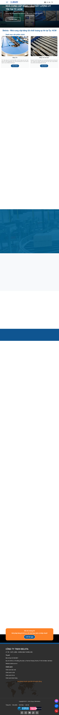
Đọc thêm (12, 281)
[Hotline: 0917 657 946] (56, 711)
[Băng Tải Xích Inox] (41, 110)
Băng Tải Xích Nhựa (17, 120)
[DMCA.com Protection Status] (35, 708)
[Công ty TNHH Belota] (14, 2)
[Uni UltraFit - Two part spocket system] (46, 456)
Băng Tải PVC (41, 92)
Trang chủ (8, 705)
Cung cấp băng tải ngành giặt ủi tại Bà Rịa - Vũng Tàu (44, 493)
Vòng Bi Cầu (41, 174)
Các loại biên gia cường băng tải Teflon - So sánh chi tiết (13, 310)
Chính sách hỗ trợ (10, 675)
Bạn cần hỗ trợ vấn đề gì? (12, 596)
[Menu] (7, 2)
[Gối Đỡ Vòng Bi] (17, 165)
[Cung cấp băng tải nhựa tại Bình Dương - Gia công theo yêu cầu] (29, 485)
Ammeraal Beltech (29, 462)
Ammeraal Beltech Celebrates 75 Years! (13, 463)
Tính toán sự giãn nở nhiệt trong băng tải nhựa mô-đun (28, 310)
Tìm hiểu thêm (13, 19)
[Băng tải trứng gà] (46, 265)
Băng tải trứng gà (44, 272)
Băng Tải (15, 57)
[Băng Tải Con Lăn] (44, 46)
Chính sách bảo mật (11, 669)
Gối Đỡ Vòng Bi (17, 174)
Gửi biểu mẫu (29, 616)
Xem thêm (28, 380)
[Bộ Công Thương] (24, 708)
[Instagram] (25, 712)
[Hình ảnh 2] (44, 520)
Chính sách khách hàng (11, 678)
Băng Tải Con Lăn (44, 57)
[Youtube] (29, 712)
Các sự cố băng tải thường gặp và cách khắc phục (44, 310)
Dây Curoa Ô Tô (41, 202)
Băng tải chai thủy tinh (13, 272)
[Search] (52, 2)
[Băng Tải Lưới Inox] (17, 138)
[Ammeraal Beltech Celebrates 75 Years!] (13, 456)
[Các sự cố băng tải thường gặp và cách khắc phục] (46, 303)
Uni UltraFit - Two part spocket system (45, 463)
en (49, 2)
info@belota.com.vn (14, 562)
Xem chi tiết (15, 65)
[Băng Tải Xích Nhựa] (17, 110)
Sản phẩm (14, 705)
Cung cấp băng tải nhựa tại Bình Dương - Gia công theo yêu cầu (29, 493)
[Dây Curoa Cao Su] (17, 192)
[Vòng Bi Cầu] (41, 165)
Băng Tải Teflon (41, 147)
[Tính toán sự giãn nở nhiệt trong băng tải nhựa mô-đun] (29, 303)
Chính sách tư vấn (10, 672)
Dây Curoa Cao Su (17, 202)
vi (47, 2)
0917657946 (12, 559)
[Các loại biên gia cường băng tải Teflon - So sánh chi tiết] (13, 303)
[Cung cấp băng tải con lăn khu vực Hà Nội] (13, 485)
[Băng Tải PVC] (41, 83)
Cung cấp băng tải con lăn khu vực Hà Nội (13, 493)
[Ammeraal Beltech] (29, 456)
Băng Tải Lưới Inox (17, 147)
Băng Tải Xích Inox (42, 120)
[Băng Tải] (15, 46)
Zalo (56, 706)
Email (8, 584)
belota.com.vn (13, 663)
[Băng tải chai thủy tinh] (13, 265)
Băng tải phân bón (28, 272)
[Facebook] (22, 712)
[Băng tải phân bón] (29, 265)
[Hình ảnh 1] (14, 520)
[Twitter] (37, 712)
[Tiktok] (33, 712)
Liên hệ (27, 705)
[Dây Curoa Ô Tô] (41, 192)
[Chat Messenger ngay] (56, 701)
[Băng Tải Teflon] (41, 138)
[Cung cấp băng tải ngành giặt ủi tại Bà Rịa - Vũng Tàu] (46, 485)
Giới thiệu (21, 705)
